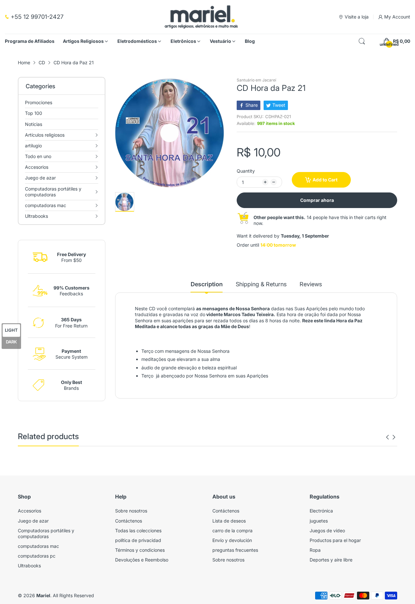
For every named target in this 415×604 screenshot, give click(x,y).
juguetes (319, 521)
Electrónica (321, 510)
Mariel (43, 595)
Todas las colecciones (138, 530)
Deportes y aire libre (331, 559)
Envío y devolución (232, 540)
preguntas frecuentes (235, 550)
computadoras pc (36, 556)
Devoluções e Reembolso (141, 559)
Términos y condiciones (140, 550)
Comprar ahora (317, 200)
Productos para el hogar (335, 540)
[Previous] (394, 437)
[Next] (387, 437)
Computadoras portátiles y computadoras (46, 533)
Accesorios (29, 510)
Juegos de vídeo (327, 530)
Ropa (315, 550)
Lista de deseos (229, 521)
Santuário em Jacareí (256, 80)
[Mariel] (201, 17)
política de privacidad (138, 540)
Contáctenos (128, 521)
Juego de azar (33, 521)
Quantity (246, 171)
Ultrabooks (29, 565)
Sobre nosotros (131, 510)
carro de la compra (232, 530)
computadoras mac (38, 546)
